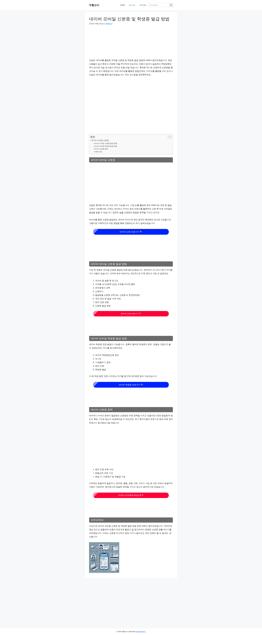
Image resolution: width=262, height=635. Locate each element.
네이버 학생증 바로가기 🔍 (131, 385)
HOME (122, 5)
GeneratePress (140, 631)
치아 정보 (143, 5)
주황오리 (94, 5)
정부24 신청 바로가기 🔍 (131, 314)
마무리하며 (98, 152)
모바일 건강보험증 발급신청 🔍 (131, 495)
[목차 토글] (168, 137)
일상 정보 (132, 5)
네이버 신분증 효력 (101, 149)
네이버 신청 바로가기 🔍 (131, 232)
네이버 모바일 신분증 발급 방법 (105, 143)
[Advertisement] (131, 43)
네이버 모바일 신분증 (100, 140)
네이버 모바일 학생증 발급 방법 (105, 146)
